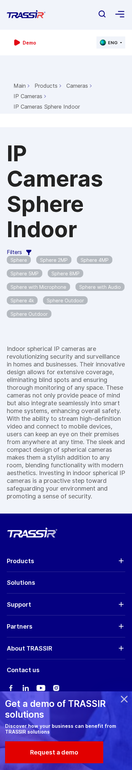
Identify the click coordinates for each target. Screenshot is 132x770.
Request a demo (54, 752)
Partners (19, 626)
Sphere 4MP (95, 260)
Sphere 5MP (24, 273)
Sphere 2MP (54, 260)
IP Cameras (28, 96)
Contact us (23, 669)
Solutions (21, 582)
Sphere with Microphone (38, 287)
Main (20, 85)
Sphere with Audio (100, 287)
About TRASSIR (29, 648)
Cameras (77, 85)
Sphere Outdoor (65, 300)
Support (19, 604)
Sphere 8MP (65, 273)
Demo (29, 43)
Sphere (18, 260)
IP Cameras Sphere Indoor (47, 106)
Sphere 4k (22, 300)
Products (46, 85)
